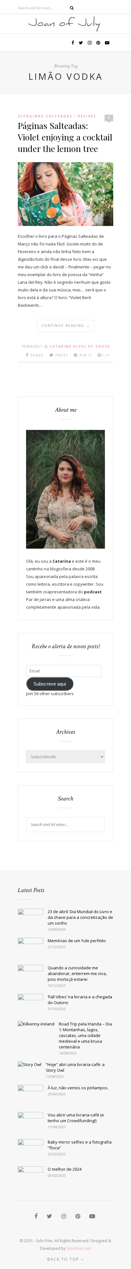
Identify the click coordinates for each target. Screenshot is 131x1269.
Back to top (64, 1259)
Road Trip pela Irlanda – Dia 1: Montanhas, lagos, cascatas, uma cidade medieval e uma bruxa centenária (85, 1035)
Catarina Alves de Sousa (80, 346)
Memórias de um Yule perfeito (77, 940)
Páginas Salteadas (47, 116)
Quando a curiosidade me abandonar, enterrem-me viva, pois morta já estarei (77, 973)
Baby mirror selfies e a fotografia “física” (80, 1145)
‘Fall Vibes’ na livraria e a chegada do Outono (80, 999)
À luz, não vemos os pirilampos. (78, 1088)
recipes (87, 116)
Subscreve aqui (49, 684)
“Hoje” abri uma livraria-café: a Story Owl (75, 1067)
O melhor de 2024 (64, 1169)
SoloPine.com (78, 1248)
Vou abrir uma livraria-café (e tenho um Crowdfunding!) (76, 1117)
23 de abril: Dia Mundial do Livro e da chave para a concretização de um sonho (80, 917)
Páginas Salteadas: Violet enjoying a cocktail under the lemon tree (65, 137)
